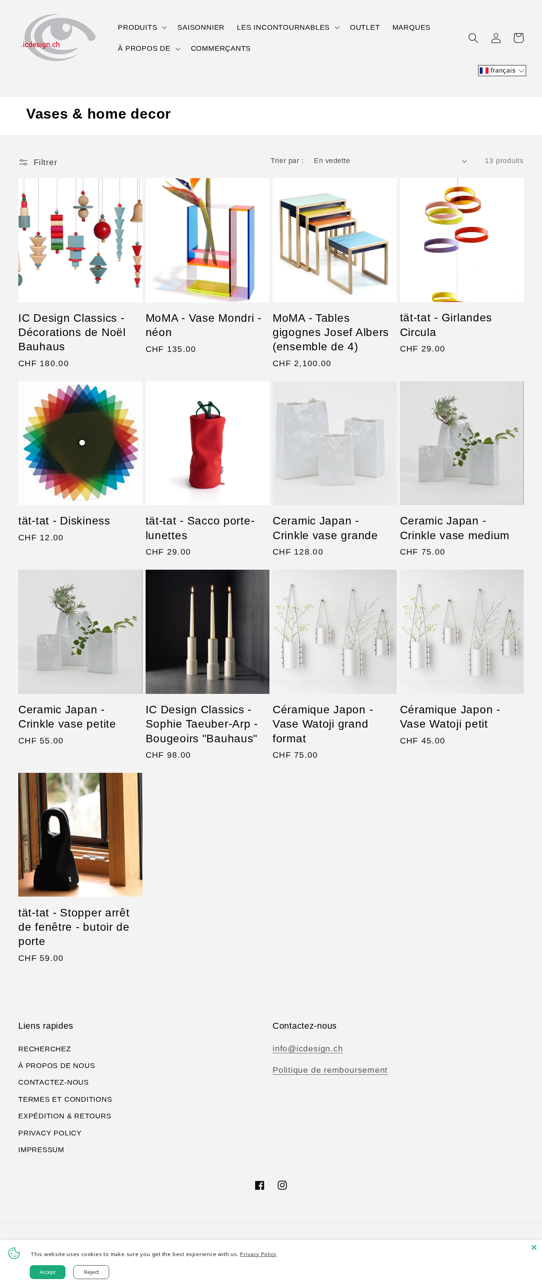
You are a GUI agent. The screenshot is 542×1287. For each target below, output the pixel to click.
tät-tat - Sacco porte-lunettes (200, 528)
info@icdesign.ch (308, 1048)
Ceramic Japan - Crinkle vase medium (455, 528)
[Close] (534, 1247)
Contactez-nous (53, 1082)
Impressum (41, 1150)
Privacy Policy (50, 1133)
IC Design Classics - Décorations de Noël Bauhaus (72, 332)
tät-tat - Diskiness (64, 521)
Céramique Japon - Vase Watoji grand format (323, 724)
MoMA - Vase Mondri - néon (203, 325)
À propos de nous (56, 1066)
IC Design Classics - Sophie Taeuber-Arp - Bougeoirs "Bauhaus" (202, 724)
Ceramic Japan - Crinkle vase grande (325, 528)
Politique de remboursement (330, 1069)
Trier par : (287, 161)
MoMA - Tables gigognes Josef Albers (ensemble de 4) (331, 332)
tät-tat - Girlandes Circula (446, 324)
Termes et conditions (65, 1099)
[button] (141, 27)
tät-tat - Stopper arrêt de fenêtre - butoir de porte (74, 927)
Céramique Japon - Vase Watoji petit (450, 716)
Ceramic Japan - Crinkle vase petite (67, 716)
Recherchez (44, 1049)
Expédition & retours (64, 1116)
